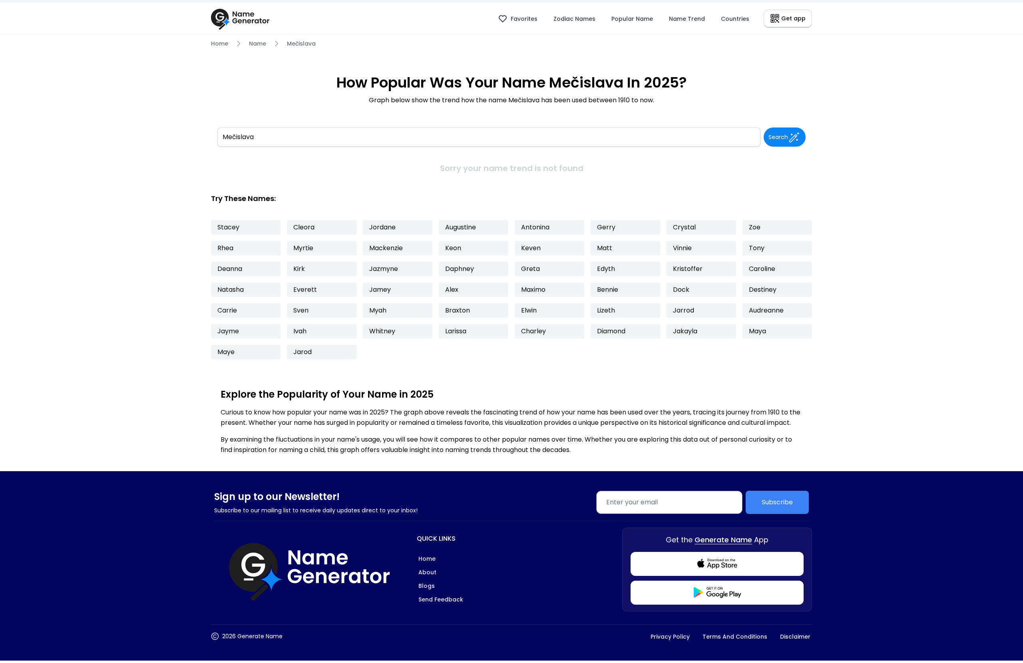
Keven (531, 248)
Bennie (607, 289)
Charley (533, 331)
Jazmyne (383, 268)
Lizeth (606, 310)
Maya (757, 331)
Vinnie (682, 248)
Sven (300, 310)
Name (257, 44)
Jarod (302, 351)
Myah (377, 310)
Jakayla (685, 331)
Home (219, 44)
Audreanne (766, 310)
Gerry (606, 227)
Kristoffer (688, 268)
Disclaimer (795, 637)
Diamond (611, 331)
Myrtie (303, 248)
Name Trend (687, 19)
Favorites (524, 19)
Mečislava (301, 44)
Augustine (460, 227)
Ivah (300, 331)
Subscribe (777, 502)
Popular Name (632, 19)
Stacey (228, 227)
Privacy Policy (670, 637)
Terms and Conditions (735, 637)
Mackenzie (386, 248)
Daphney (459, 268)
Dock (681, 289)
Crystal (684, 227)
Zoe (754, 227)
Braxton (457, 310)
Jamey (380, 289)
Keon (453, 248)
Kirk (299, 268)
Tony (756, 248)
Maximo (533, 289)
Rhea (225, 248)
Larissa (455, 331)
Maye (226, 351)
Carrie (227, 310)
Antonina (535, 227)
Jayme (228, 331)
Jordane (382, 227)
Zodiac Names (574, 19)
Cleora (303, 227)
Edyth (606, 268)
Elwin (529, 310)
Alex (451, 289)
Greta (530, 268)
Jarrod (683, 310)
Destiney (762, 289)
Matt (604, 248)
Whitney (382, 331)
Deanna (229, 268)
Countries (735, 19)
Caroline (762, 268)
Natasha (230, 289)
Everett (305, 289)
